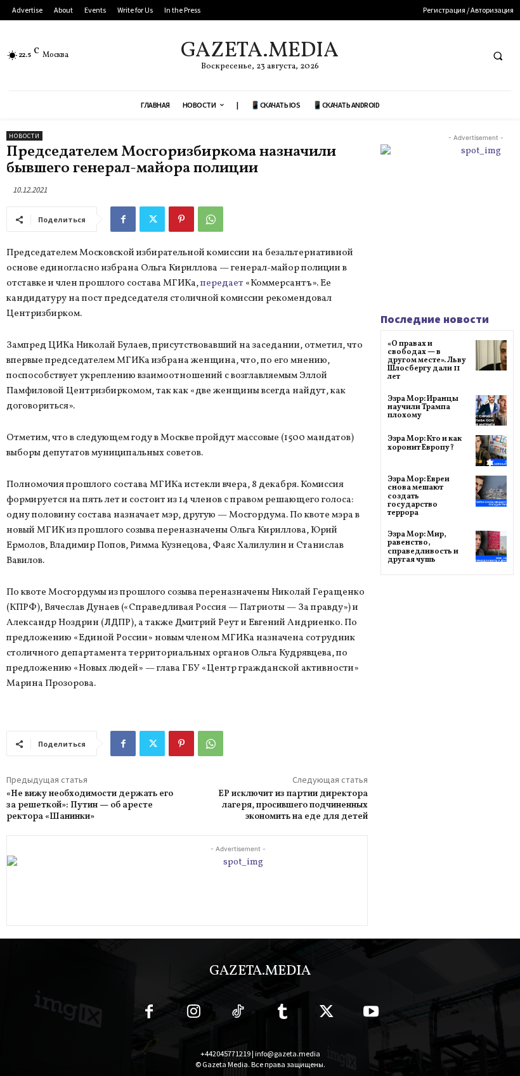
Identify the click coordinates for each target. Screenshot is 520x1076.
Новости (24, 136)
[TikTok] (238, 1014)
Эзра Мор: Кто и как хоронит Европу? (424, 443)
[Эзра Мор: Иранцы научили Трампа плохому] (491, 410)
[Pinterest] (181, 219)
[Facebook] (123, 219)
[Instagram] (193, 1014)
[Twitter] (152, 219)
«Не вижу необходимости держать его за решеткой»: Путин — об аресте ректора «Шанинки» (89, 805)
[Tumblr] (282, 1014)
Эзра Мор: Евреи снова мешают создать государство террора (418, 496)
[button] (498, 56)
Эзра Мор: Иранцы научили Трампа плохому (422, 407)
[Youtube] (371, 1014)
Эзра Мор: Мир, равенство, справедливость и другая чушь (422, 547)
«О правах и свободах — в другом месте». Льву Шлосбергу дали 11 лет (426, 361)
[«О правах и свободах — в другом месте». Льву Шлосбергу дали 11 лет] (491, 355)
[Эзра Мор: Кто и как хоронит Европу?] (491, 450)
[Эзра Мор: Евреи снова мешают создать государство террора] (491, 491)
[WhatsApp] (210, 219)
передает (222, 283)
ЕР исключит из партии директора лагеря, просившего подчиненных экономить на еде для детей (293, 805)
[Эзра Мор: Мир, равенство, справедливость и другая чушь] (491, 546)
